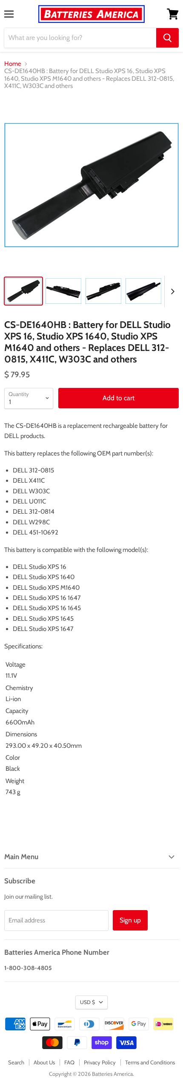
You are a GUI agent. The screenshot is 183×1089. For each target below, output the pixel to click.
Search (16, 1062)
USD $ (87, 1002)
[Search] (167, 38)
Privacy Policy (100, 1062)
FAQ (69, 1062)
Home (12, 64)
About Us (44, 1062)
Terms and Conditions (150, 1062)
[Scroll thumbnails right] (171, 291)
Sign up (130, 920)
